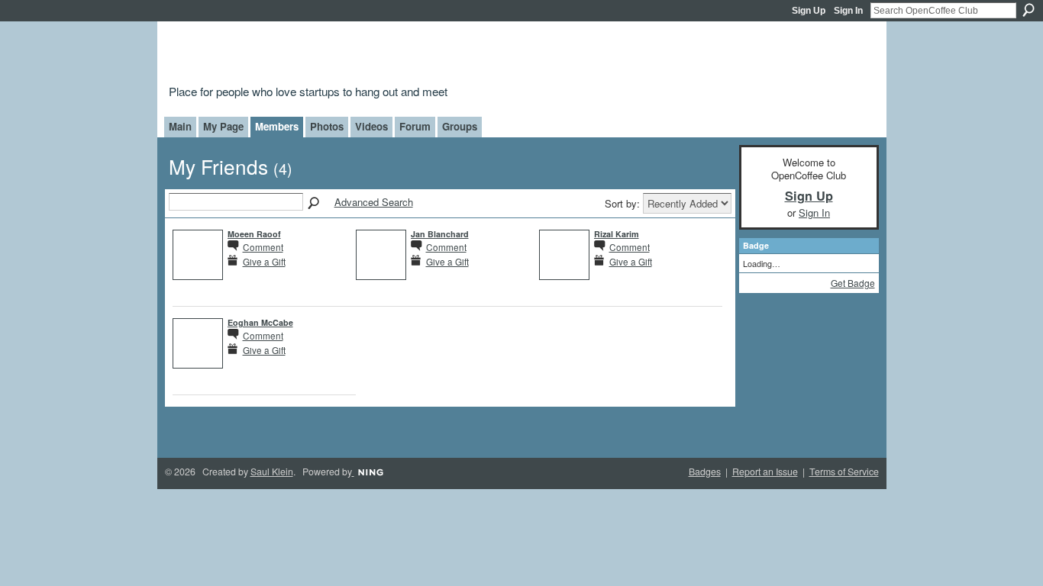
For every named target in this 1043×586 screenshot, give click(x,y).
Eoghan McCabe (260, 322)
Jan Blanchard (440, 234)
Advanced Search (373, 202)
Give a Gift (264, 261)
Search (1028, 10)
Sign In (848, 10)
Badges (705, 471)
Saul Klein (271, 471)
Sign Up (808, 10)
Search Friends (314, 204)
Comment (263, 246)
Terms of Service (844, 471)
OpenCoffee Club (416, 55)
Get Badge (853, 282)
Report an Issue (765, 471)
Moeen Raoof (254, 234)
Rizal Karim (616, 234)
